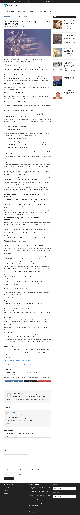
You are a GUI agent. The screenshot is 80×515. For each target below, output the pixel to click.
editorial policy (45, 513)
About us (6, 490)
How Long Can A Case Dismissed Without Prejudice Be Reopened (18, 364)
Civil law (12, 172)
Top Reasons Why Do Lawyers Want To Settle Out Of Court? (17, 360)
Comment (6, 436)
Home (5, 16)
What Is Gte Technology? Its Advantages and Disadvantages (69, 51)
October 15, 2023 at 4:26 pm (16, 414)
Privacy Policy (7, 487)
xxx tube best (13, 412)
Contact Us (6, 496)
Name (6, 450)
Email (5, 456)
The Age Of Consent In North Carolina (69, 92)
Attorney (11, 384)
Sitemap (6, 493)
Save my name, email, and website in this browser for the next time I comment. (23, 469)
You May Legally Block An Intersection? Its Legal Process (69, 37)
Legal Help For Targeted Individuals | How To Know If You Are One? (70, 65)
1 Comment (23, 26)
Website (6, 463)
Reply (7, 423)
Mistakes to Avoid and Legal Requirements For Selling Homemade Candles (69, 23)
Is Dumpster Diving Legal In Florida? (69, 77)
